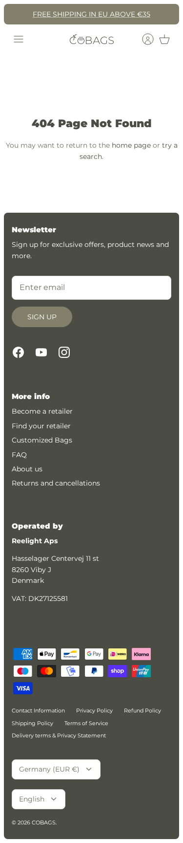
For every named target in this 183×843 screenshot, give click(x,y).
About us (27, 469)
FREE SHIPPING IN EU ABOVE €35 (91, 14)
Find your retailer (41, 426)
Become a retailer (42, 411)
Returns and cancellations (56, 483)
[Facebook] (18, 352)
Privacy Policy (94, 710)
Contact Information (38, 710)
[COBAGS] (92, 39)
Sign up (42, 316)
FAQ (19, 454)
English (31, 799)
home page (131, 145)
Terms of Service (86, 723)
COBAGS (44, 822)
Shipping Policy (32, 723)
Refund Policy (142, 710)
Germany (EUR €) (49, 769)
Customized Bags (42, 440)
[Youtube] (41, 352)
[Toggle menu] (18, 39)
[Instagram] (64, 352)
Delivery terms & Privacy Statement (59, 735)
